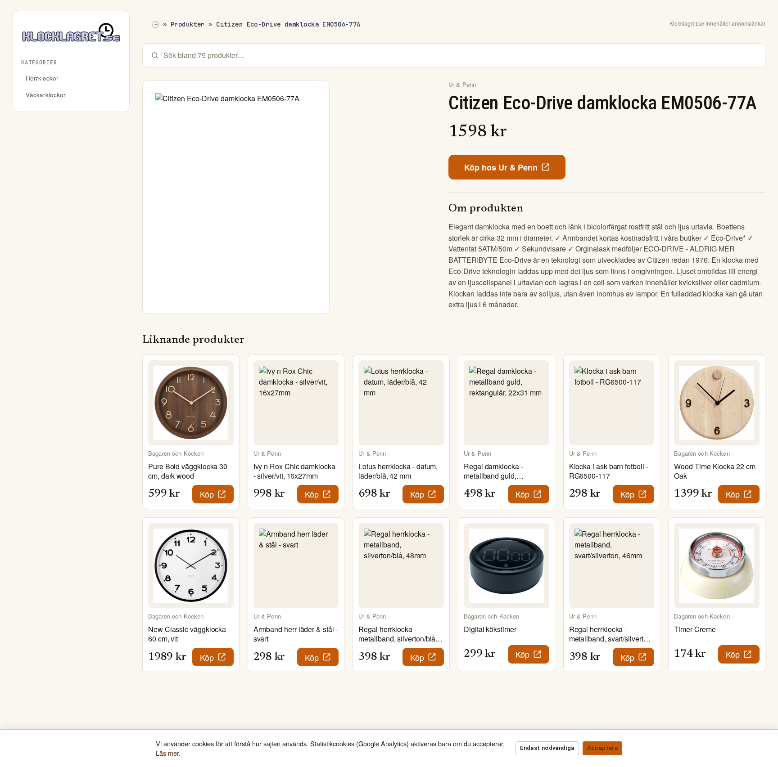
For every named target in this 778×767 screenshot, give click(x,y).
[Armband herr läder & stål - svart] (296, 566)
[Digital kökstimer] (506, 566)
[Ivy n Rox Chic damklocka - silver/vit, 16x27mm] (296, 403)
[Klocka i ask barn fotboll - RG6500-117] (612, 403)
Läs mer (167, 753)
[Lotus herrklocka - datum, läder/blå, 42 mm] (401, 403)
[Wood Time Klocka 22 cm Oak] (717, 403)
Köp (207, 494)
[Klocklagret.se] (71, 35)
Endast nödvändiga (547, 748)
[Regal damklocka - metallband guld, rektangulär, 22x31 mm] (506, 403)
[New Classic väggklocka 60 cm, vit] (191, 566)
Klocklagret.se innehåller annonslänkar (717, 23)
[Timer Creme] (717, 566)
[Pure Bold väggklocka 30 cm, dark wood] (191, 403)
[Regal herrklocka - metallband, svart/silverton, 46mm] (612, 566)
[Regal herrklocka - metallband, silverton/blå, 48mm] (401, 566)
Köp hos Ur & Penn (501, 167)
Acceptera (602, 748)
